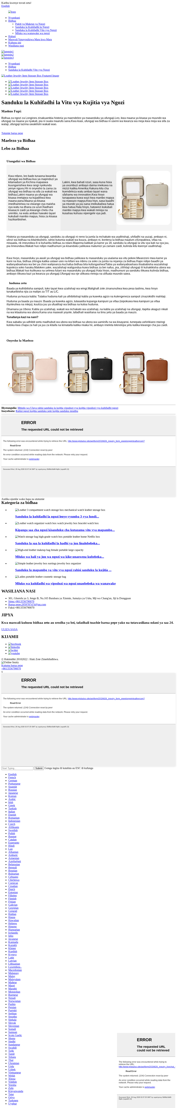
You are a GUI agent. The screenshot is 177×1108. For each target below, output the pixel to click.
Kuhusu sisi (14, 42)
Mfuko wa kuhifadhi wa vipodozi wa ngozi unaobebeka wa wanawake (65, 583)
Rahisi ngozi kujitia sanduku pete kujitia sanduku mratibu (47, 411)
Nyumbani (14, 17)
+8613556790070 (11, 668)
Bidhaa (12, 20)
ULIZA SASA (9, 629)
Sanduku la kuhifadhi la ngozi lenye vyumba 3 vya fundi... (57, 516)
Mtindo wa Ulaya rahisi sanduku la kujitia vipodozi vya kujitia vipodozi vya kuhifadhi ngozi (68, 407)
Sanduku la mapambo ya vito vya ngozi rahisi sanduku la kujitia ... (63, 570)
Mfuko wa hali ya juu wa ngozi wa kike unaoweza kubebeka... (59, 556)
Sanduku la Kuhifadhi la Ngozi (32, 27)
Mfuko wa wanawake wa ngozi (32, 33)
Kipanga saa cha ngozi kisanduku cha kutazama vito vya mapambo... (65, 530)
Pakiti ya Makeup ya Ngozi (30, 23)
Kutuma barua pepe (12, 665)
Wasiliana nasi (16, 45)
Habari (12, 36)
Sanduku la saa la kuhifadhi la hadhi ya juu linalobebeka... (57, 543)
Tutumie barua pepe (12, 133)
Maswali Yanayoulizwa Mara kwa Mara (30, 39)
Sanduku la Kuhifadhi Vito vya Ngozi (36, 30)
